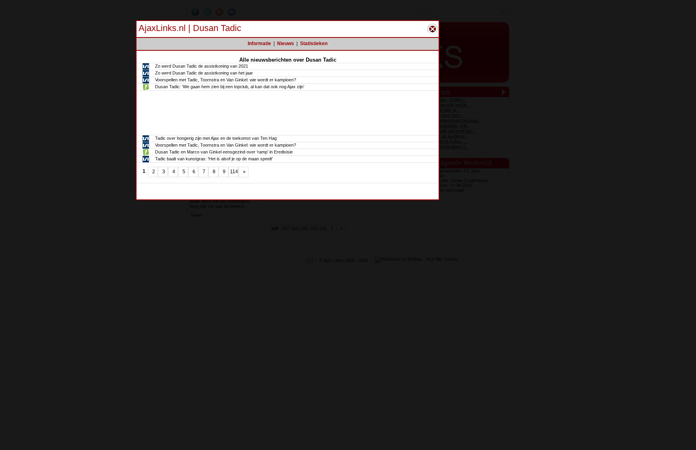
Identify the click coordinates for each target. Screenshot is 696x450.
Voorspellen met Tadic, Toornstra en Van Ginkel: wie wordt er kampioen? (225, 79)
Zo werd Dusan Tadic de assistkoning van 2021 (201, 66)
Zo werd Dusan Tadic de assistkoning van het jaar (204, 73)
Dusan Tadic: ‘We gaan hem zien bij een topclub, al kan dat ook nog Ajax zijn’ (229, 86)
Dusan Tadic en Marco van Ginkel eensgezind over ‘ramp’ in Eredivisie (224, 151)
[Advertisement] (287, 113)
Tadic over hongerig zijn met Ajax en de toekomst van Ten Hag (216, 138)
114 (234, 171)
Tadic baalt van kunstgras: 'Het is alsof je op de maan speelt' (214, 158)
